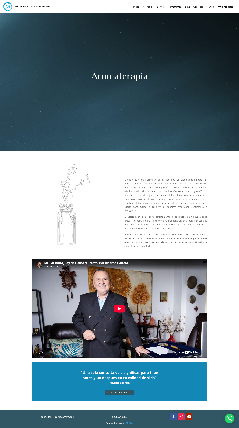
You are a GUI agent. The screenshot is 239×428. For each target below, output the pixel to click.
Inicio (136, 7)
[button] (229, 418)
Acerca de (148, 7)
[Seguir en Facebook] (173, 416)
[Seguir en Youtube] (189, 416)
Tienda (210, 7)
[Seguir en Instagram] (181, 416)
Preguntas (175, 7)
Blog (187, 7)
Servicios (162, 7)
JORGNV (129, 423)
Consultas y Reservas (119, 392)
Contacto (198, 7)
